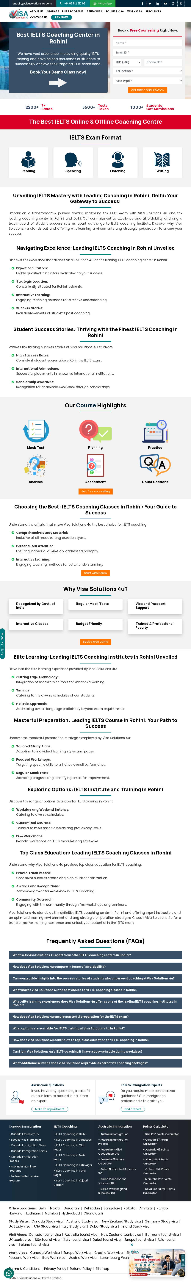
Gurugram (71, 1208)
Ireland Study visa (135, 1226)
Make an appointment (49, 1109)
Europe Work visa (77, 1252)
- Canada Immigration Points (28, 1151)
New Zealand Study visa (121, 1221)
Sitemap (102, 1269)
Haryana (16, 1213)
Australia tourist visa (81, 1234)
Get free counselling (96, 491)
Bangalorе (112, 1208)
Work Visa (134, 11)
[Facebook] (143, 3)
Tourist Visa (115, 11)
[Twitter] (150, 3)
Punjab (162, 1208)
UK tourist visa (20, 1239)
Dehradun (92, 1208)
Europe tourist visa (139, 1239)
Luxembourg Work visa (118, 1258)
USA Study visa (46, 1226)
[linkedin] (158, 3)
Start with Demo (95, 573)
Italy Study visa (74, 1226)
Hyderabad (71, 1213)
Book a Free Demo (95, 642)
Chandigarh (93, 1213)
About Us (36, 11)
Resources (153, 11)
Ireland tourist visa (34, 1244)
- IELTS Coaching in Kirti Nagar (73, 1165)
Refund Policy (81, 1269)
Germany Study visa (161, 1221)
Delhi (42, 1208)
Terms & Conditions (24, 1269)
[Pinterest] (181, 3)
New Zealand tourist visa (121, 1234)
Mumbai (51, 1213)
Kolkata (130, 1208)
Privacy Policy (55, 1269)
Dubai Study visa (103, 1226)
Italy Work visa (53, 1258)
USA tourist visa (47, 1239)
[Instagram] (174, 3)
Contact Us (39, 17)
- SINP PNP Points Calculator (161, 1134)
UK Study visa (19, 1226)
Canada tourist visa (45, 1234)
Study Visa (94, 11)
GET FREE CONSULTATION (147, 90)
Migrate (53, 11)
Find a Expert (133, 1109)
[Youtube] (166, 3)
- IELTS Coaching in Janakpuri (73, 1140)
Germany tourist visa (162, 1234)
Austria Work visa (83, 1258)
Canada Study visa (47, 1221)
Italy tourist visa (76, 1239)
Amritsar (146, 1208)
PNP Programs (72, 11)
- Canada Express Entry (24, 1134)
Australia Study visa (82, 1221)
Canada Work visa (45, 1252)
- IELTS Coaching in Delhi (69, 1134)
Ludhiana (33, 1213)
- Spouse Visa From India (25, 1140)
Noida (55, 1208)
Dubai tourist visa (107, 1239)
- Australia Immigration (113, 1134)
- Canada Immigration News (27, 1145)
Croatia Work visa (108, 1252)
